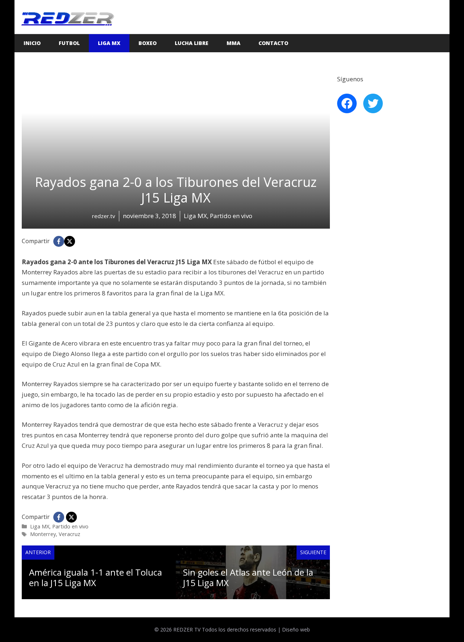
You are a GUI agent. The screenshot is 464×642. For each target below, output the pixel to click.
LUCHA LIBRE (191, 43)
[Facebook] (58, 241)
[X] (69, 241)
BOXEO (147, 43)
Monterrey (43, 534)
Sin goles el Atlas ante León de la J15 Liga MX (248, 577)
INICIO (32, 43)
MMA (233, 43)
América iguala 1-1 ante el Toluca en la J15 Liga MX (95, 577)
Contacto (273, 43)
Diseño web (296, 629)
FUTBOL (69, 43)
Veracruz (69, 534)
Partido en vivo (70, 526)
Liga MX (109, 43)
